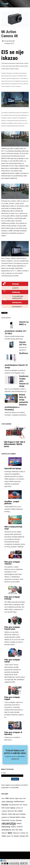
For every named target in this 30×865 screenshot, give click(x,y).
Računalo (19, 820)
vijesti (8, 836)
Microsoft (11, 811)
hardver (5, 805)
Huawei (25, 805)
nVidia (10, 814)
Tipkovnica (16, 833)
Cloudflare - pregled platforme (11, 503)
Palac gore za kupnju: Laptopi (12, 661)
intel (3, 808)
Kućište (7, 808)
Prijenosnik (5, 820)
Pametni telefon (15, 817)
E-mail (3, 773)
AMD (7, 798)
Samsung (6, 826)
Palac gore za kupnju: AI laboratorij (13, 733)
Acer (3, 798)
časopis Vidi (24, 836)
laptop (12, 808)
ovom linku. (15, 787)
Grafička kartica (19, 801)
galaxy (4, 801)
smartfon (20, 826)
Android (11, 798)
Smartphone (6, 830)
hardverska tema (14, 805)
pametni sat (5, 817)
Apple (17, 798)
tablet (20, 830)
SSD (17, 830)
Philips (23, 817)
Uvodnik (22, 833)
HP (21, 805)
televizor (4, 833)
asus (21, 798)
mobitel (20, 811)
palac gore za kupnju (19, 814)
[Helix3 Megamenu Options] (25, 3)
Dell (24, 798)
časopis (16, 836)
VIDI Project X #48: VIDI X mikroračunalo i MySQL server (14, 444)
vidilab (4, 836)
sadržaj (18, 823)
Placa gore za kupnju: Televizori (12, 563)
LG (22, 808)
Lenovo (18, 808)
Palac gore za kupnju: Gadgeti (12, 698)
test (10, 832)
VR (12, 836)
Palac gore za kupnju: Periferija (12, 598)
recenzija (9, 823)
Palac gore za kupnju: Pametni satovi (12, 628)
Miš (16, 811)
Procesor (12, 820)
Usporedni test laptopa (12, 468)
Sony (13, 830)
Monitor (4, 814)
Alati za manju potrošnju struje (13, 528)
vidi (27, 833)
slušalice (13, 826)
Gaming (9, 801)
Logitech (4, 811)
